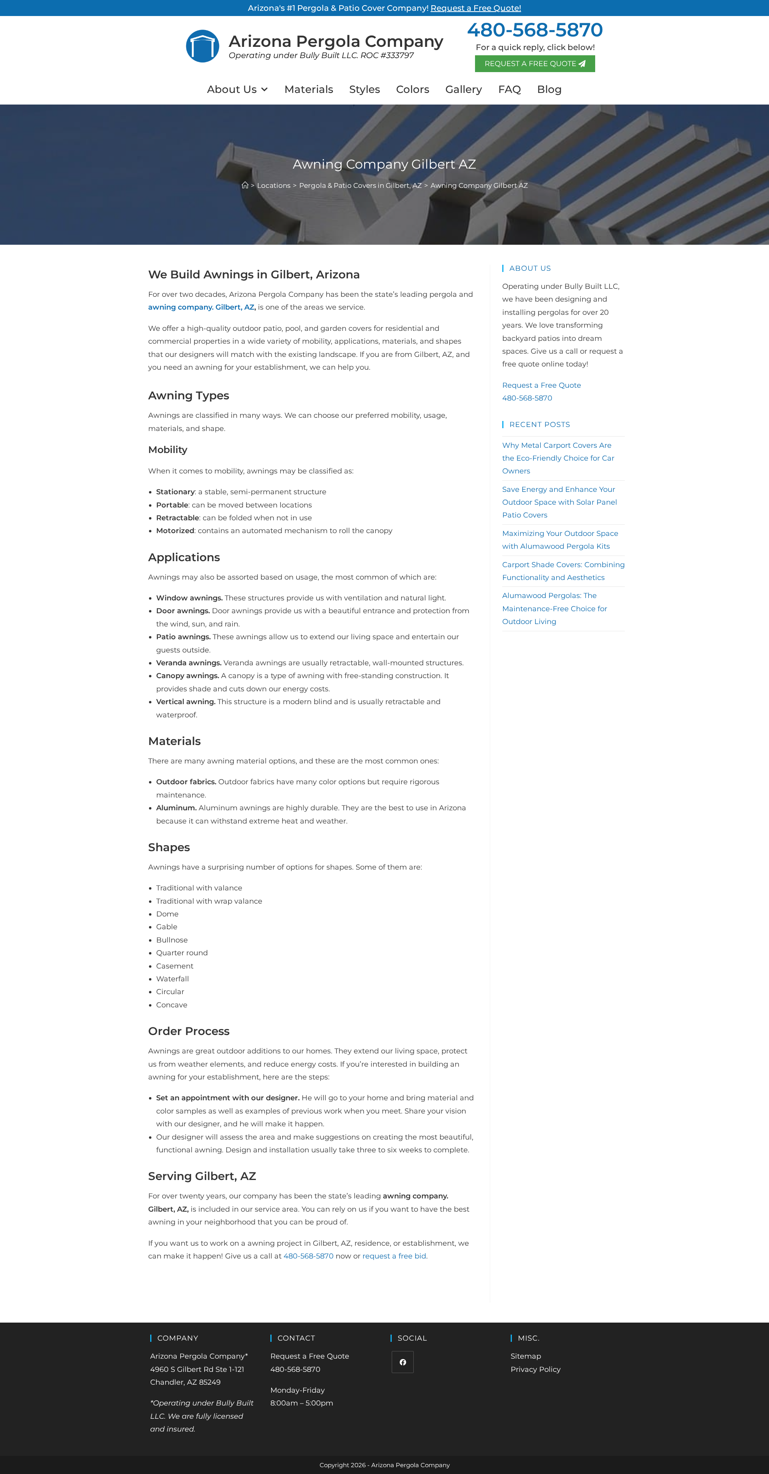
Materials (308, 89)
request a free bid (394, 1256)
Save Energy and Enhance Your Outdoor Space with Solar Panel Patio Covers (559, 502)
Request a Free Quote (541, 385)
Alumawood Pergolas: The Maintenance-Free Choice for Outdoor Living (554, 608)
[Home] (245, 185)
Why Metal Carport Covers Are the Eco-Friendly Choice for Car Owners (558, 458)
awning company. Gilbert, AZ (201, 307)
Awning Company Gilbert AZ (479, 185)
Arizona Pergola (336, 41)
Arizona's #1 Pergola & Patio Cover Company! (384, 8)
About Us (232, 89)
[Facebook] (403, 1362)
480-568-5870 (535, 29)
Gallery (463, 89)
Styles (364, 89)
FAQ (509, 89)
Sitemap (526, 1356)
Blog (549, 89)
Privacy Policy (536, 1369)
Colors (412, 89)
